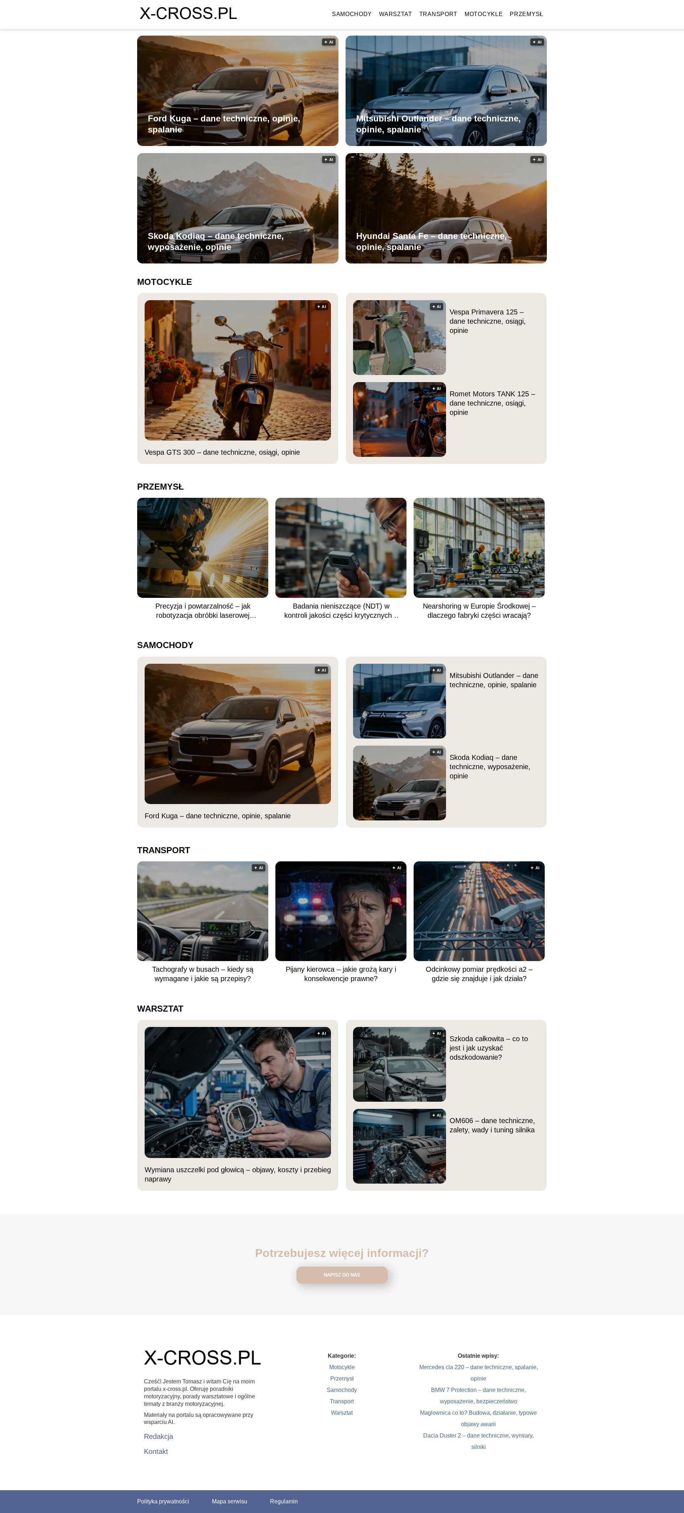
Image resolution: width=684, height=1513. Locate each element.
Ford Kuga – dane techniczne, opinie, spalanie (224, 124)
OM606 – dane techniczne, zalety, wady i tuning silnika (492, 1125)
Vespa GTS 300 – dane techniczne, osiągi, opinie (222, 452)
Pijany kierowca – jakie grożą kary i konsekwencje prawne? (341, 973)
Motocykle (484, 14)
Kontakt (156, 1451)
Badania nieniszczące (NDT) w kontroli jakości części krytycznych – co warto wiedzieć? (341, 611)
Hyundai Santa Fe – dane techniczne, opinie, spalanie (431, 241)
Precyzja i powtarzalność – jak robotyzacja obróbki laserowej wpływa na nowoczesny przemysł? (203, 611)
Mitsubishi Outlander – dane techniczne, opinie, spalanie (438, 124)
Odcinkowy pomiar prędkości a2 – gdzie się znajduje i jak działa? (479, 973)
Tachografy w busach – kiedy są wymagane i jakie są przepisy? (202, 973)
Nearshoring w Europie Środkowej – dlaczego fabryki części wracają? (479, 610)
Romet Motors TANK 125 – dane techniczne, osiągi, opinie (492, 403)
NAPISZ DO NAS (342, 1275)
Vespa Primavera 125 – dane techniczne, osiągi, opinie (488, 321)
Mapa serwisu (229, 1501)
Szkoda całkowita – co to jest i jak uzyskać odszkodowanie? (489, 1048)
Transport (438, 14)
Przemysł (526, 14)
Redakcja (158, 1436)
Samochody (352, 14)
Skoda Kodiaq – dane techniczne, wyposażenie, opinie (216, 241)
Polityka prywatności (163, 1501)
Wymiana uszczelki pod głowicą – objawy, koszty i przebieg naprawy (238, 1174)
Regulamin (284, 1501)
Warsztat (395, 14)
